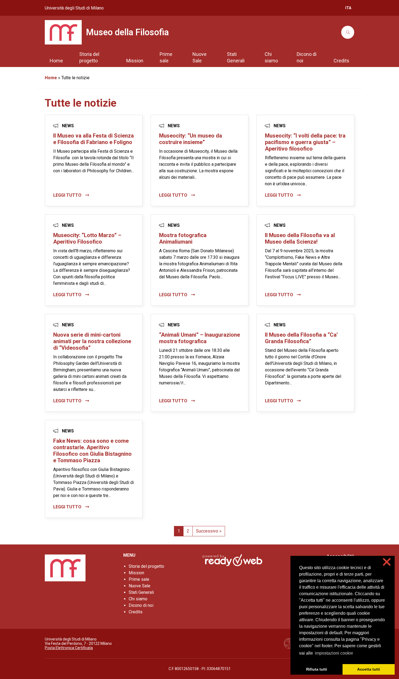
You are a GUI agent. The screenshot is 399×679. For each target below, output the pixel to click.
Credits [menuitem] (341, 60)
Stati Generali (141, 592)
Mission (136, 572)
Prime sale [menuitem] (166, 57)
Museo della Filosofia (127, 32)
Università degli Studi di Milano (74, 8)
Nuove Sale (139, 585)
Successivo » (208, 531)
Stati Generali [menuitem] (236, 57)
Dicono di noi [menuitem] (306, 57)
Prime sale (139, 579)
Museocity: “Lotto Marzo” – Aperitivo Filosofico (87, 238)
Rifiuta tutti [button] (316, 669)
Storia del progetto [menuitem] (89, 57)
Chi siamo (138, 598)
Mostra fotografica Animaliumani (183, 238)
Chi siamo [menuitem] (271, 57)
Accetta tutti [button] (368, 669)
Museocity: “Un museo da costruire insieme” (190, 138)
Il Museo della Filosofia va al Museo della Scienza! (300, 238)
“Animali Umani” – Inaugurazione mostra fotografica (199, 338)
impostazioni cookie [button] (334, 653)
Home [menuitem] (56, 60)
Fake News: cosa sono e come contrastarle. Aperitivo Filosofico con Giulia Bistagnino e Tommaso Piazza (92, 451)
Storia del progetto (146, 566)
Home (51, 77)
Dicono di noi (141, 605)
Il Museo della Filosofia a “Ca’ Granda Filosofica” (301, 338)
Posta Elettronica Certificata (69, 648)
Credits (135, 611)
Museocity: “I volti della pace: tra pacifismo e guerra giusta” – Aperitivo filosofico (305, 142)
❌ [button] (386, 562)
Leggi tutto (68, 195)
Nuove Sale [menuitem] (199, 57)
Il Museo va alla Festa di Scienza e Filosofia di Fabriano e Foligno (93, 138)
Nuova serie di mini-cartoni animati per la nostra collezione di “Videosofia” (92, 341)
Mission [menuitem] (134, 60)
